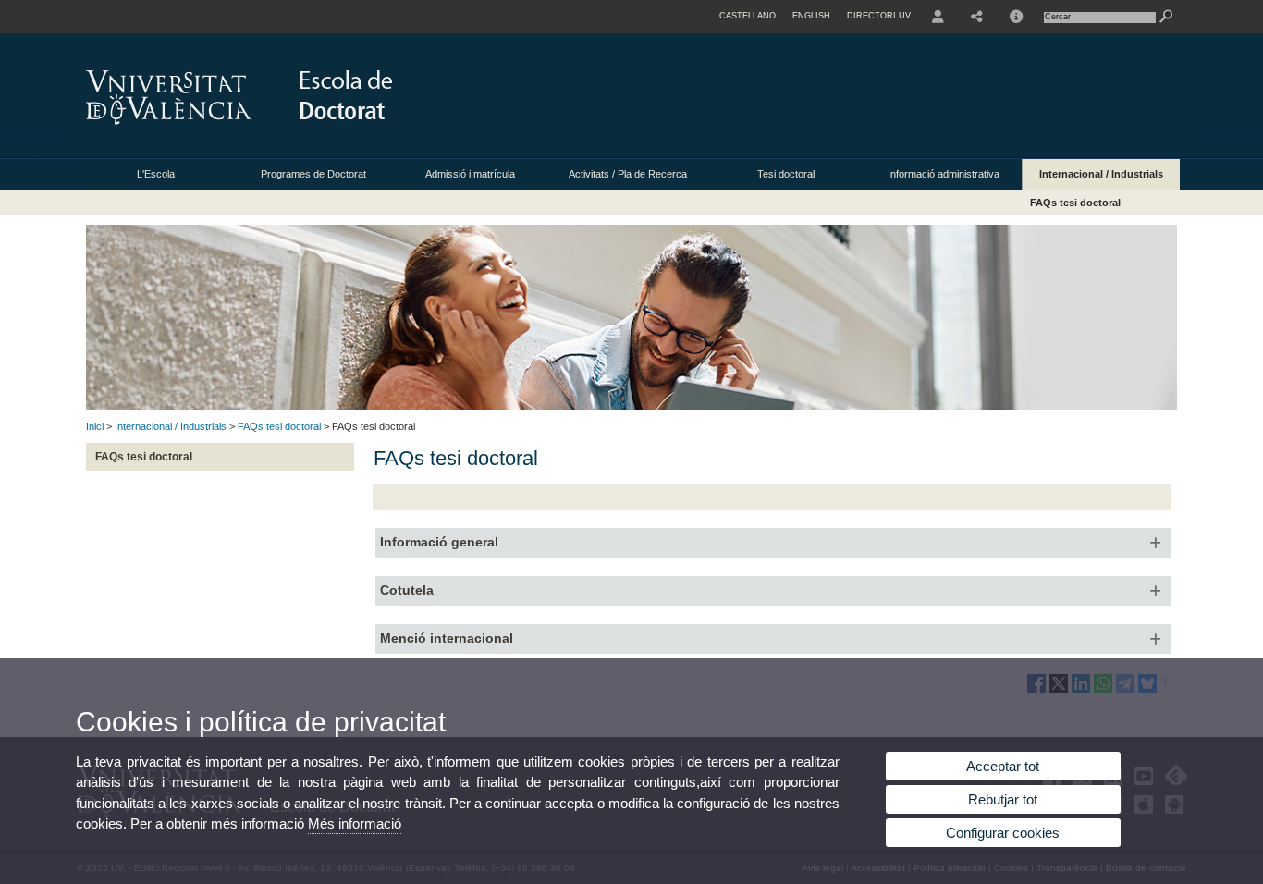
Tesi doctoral (786, 173)
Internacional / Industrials (1101, 173)
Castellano (747, 15)
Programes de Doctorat (313, 173)
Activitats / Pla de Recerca (628, 173)
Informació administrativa (943, 173)
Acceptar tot (1002, 766)
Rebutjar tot (1002, 799)
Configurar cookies (1003, 833)
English (811, 15)
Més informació (354, 823)
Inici (95, 426)
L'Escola (156, 173)
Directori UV (879, 15)
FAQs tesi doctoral (1075, 202)
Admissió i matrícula (470, 173)
